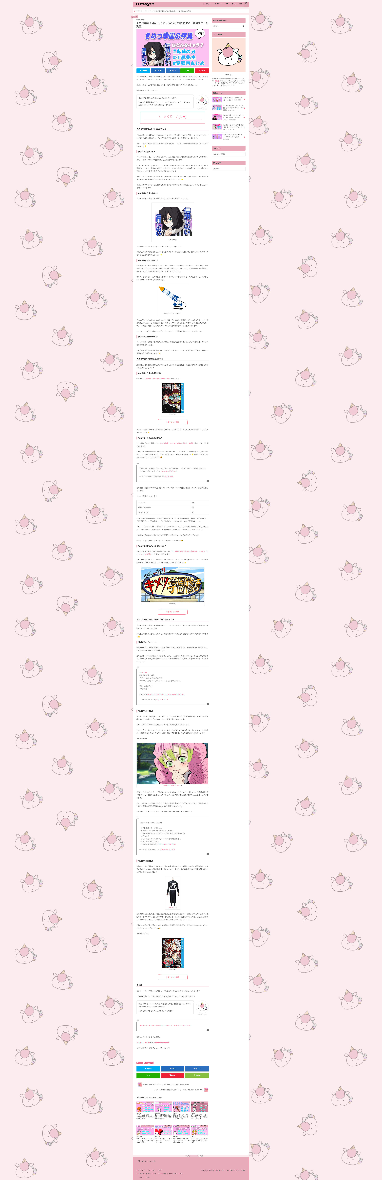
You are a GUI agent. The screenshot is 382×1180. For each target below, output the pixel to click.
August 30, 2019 (162, 699)
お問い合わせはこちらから (146, 1161)
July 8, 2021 (168, 476)
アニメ (140, 1063)
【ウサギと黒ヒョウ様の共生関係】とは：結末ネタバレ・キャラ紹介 (233, 108)
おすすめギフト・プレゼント (176, 1173)
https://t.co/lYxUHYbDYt (155, 694)
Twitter (147, 1042)
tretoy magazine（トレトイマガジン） (222, 1170)
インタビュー (218, 4)
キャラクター (207, 4)
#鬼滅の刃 (143, 672)
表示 (182, 117)
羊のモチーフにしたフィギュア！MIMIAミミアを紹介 (232, 137)
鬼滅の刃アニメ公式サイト (171, 785)
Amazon (171, 907)
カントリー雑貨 (152, 1173)
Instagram (139, 1042)
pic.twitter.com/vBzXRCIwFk (175, 694)
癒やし (234, 4)
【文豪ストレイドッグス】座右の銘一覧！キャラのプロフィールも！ (233, 127)
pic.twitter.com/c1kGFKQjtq (166, 844)
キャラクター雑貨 (140, 1173)
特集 (240, 4)
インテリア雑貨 (162, 1173)
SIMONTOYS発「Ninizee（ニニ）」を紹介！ (233, 99)
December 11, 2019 (168, 849)
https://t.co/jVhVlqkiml (169, 471)
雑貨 (227, 4)
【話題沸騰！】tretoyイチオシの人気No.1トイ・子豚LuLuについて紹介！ (165, 1025)
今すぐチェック (171, 422)
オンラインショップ (161, 1042)
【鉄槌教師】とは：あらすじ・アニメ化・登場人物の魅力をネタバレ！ (233, 117)
